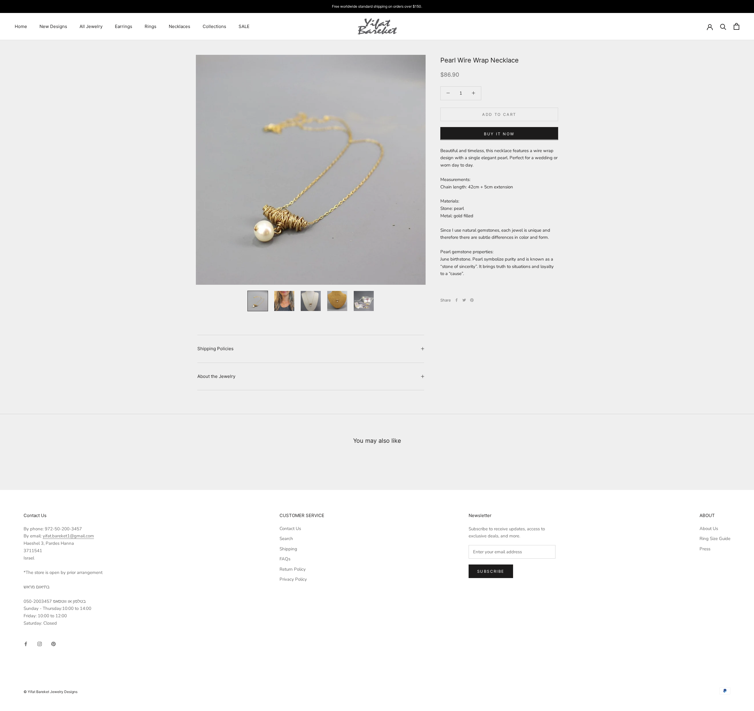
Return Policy (293, 569)
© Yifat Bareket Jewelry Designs (50, 691)
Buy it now (499, 133)
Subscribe (491, 571)
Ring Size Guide (715, 539)
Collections (214, 26)
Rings (150, 26)
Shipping (288, 549)
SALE (244, 26)
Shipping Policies (215, 348)
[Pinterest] (472, 300)
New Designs (53, 26)
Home (21, 26)
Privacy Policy (293, 579)
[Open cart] (736, 26)
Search (286, 539)
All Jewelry (91, 26)
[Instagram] (39, 643)
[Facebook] (456, 300)
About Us (709, 528)
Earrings (123, 26)
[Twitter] (464, 300)
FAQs (285, 559)
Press (705, 549)
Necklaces (179, 26)
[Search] (723, 26)
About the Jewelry (216, 376)
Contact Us (290, 528)
